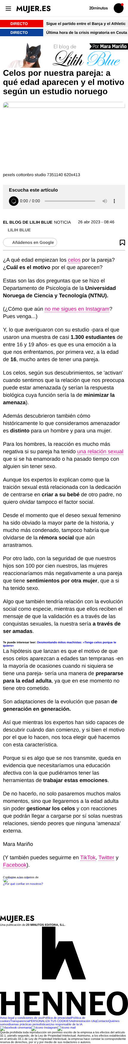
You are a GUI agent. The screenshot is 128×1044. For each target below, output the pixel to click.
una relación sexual (100, 451)
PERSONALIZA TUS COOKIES (50, 1021)
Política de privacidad (57, 1018)
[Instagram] (44, 1027)
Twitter (106, 857)
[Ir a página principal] (33, 9)
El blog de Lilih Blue (27, 222)
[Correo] (66, 1027)
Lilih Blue (19, 230)
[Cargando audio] (13, 201)
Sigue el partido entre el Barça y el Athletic (86, 23)
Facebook (14, 865)
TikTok (88, 857)
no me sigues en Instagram (77, 309)
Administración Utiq (83, 1021)
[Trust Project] (17, 877)
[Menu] (8, 8)
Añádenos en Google (33, 242)
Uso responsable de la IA (65, 1024)
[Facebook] (15, 1027)
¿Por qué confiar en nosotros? (23, 884)
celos (74, 260)
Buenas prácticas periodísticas (29, 1024)
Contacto (102, 1021)
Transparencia (19, 1021)
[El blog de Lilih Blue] (64, 55)
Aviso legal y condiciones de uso (21, 1018)
